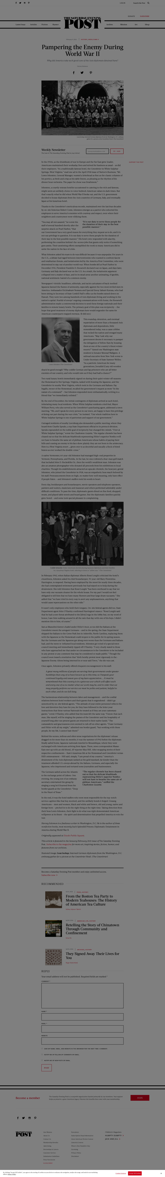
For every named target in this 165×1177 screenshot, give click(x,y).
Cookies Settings (121, 1173)
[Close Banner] (161, 1173)
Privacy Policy (12, 1174)
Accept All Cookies (135, 1173)
